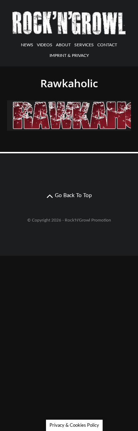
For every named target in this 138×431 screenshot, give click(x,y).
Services (84, 45)
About (63, 45)
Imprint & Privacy (69, 55)
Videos (44, 45)
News (27, 45)
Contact (107, 45)
